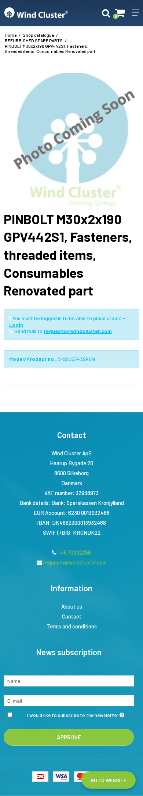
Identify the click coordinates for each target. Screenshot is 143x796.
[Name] (69, 680)
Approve (69, 737)
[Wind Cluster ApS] (36, 12)
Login (16, 325)
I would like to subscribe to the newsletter (73, 713)
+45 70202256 (73, 552)
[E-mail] (69, 700)
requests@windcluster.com (78, 331)
